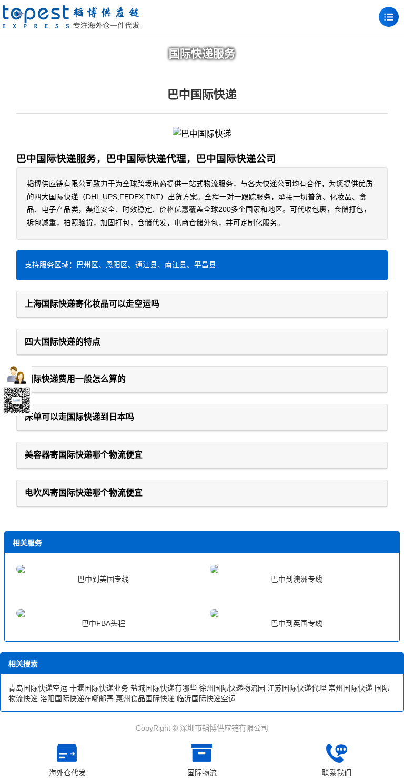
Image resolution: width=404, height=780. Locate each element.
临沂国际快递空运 (206, 698)
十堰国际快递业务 (98, 688)
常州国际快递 (350, 688)
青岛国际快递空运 (37, 688)
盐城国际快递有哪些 (163, 688)
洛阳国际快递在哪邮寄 (77, 698)
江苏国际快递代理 (296, 688)
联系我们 (336, 772)
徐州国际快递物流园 (232, 688)
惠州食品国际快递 (145, 698)
